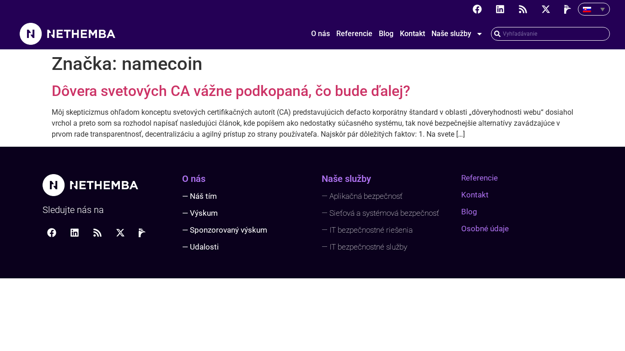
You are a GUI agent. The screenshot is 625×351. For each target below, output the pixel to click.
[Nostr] (569, 9)
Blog (386, 33)
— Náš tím (199, 196)
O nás (320, 33)
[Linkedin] (500, 9)
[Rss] (523, 9)
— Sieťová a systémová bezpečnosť (380, 213)
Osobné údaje (485, 228)
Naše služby (451, 33)
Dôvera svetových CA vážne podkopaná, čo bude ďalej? (231, 91)
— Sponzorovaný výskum (224, 229)
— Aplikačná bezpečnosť (362, 196)
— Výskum (200, 213)
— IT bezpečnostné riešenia (367, 229)
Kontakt (412, 33)
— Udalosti (200, 246)
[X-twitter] (546, 9)
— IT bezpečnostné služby (364, 246)
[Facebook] (477, 9)
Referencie (354, 33)
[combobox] (550, 34)
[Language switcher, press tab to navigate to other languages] (594, 9)
